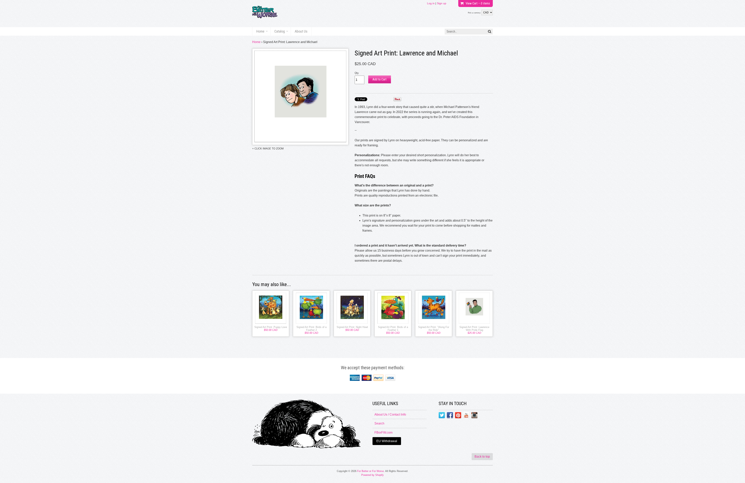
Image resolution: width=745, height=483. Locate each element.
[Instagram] (474, 416)
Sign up (441, 3)
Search (379, 423)
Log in (431, 3)
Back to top (482, 456)
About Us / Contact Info (390, 414)
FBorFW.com (383, 432)
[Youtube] (466, 416)
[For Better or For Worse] (264, 13)
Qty (357, 73)
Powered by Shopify (372, 475)
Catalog (279, 31)
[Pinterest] (458, 416)
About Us (301, 31)
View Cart (478, 3)
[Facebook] (450, 416)
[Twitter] (442, 416)
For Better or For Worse (370, 471)
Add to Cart (379, 79)
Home (260, 31)
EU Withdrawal (386, 441)
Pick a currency (474, 13)
